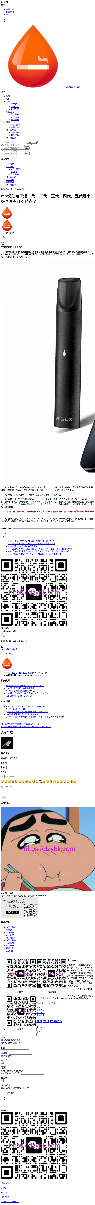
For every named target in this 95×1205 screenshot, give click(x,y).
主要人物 (10, 9)
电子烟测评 (11, 185)
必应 (27, 148)
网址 (3, 772)
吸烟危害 (15, 109)
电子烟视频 (11, 130)
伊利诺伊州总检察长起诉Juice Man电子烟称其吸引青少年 (34, 554)
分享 (3, 636)
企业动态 (15, 117)
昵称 (3, 763)
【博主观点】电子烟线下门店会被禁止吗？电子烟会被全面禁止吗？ (39, 551)
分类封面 (10, 945)
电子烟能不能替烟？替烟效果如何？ (23, 714)
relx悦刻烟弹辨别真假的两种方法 (20, 691)
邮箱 (3, 767)
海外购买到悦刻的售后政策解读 (20, 696)
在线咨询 (5, 1192)
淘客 (8, 14)
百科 (8, 122)
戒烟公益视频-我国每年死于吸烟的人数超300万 (27, 712)
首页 (8, 96)
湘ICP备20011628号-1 (45, 1003)
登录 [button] (3, 5)
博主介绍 (40, 1010)
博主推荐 (10, 180)
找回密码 (56, 1021)
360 (26, 151)
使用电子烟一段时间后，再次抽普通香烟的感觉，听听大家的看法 (35, 717)
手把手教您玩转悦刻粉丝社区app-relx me (24, 709)
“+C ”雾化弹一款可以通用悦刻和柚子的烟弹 (26, 706)
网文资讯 (10, 167)
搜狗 (27, 153)
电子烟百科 (16, 125)
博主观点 (15, 104)
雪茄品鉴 (15, 107)
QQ (2, 776)
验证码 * (4, 1060)
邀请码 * (4, 1053)
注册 (46, 1021)
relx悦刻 (9, 654)
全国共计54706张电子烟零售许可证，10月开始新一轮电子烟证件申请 (40, 549)
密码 (38, 1032)
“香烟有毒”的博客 (72, 87)
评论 (16, 247)
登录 (39, 1021)
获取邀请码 (6, 1056)
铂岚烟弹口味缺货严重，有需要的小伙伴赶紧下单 (31, 544)
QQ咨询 (4, 1188)
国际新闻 (10, 182)
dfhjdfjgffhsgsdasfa (19, 673)
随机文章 (10, 948)
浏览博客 (10, 164)
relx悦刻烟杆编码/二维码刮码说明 (20, 688)
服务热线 (5, 1197)
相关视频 (10, 12)
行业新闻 (15, 114)
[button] (47, 92)
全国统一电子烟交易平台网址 (23, 546)
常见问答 (17, 189)
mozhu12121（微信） (10, 1202)
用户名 (39, 1027)
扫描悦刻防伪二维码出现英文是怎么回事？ (25, 686)
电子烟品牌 (11, 177)
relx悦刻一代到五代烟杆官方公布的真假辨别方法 (27, 693)
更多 (3, 244)
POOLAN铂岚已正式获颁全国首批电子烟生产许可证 (33, 541)
